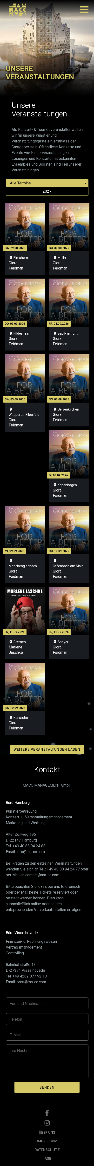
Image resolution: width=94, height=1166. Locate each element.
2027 (47, 191)
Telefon (16, 1019)
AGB (48, 1158)
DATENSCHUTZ (47, 1150)
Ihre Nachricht (22, 1050)
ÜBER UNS (47, 1132)
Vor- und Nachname (27, 1003)
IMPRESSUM (47, 1141)
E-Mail (15, 1035)
